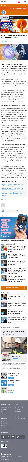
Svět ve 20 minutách (6, 42)
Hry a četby (5, 220)
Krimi (3, 223)
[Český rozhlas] (5, 2)
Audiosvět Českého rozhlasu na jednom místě (12, 240)
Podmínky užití (18, 456)
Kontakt (17, 416)
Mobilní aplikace (5, 428)
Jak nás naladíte (19, 407)
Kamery (25, 8)
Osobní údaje (10, 456)
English (3, 458)
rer (5, 199)
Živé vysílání (5, 233)
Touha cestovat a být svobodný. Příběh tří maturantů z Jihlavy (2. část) (17, 255)
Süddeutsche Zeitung (7, 131)
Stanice (3, 411)
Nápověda (17, 409)
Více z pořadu (6, 292)
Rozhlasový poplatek (20, 418)
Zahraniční (4, 17)
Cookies (3, 456)
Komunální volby (6, 409)
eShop (3, 414)
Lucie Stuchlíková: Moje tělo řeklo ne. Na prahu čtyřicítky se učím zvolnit (17, 263)
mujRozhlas (4, 216)
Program (11, 8)
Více (20, 17)
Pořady (4, 230)
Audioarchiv (18, 8)
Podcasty (4, 425)
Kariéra (17, 414)
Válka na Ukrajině (6, 407)
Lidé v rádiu (18, 411)
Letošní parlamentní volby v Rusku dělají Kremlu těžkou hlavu (17, 296)
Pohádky (4, 226)
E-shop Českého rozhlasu (10, 328)
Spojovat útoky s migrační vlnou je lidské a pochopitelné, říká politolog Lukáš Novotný (14, 193)
